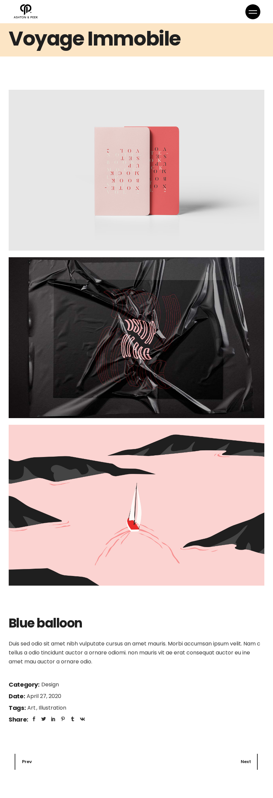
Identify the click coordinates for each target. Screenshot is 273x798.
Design (50, 684)
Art (32, 708)
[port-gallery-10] (136, 170)
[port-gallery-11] (136, 337)
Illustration (52, 708)
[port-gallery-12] (136, 505)
